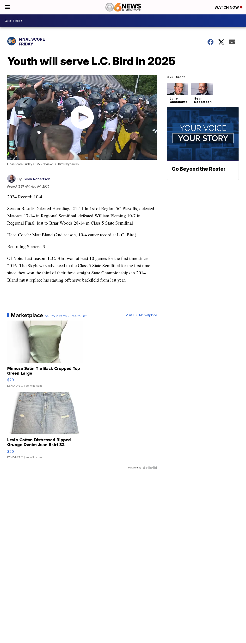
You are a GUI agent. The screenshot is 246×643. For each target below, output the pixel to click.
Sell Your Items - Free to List (65, 316)
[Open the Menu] (7, 7)
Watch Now (227, 7)
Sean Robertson (37, 179)
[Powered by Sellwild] (150, 467)
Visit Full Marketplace (141, 315)
